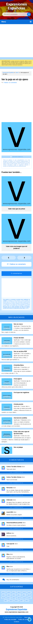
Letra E (24, 592)
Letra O (8, 597)
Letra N (3, 597)
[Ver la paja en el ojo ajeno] (16, 151)
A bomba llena (19, 365)
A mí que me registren (21, 392)
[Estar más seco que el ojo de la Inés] (7, 437)
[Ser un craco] (7, 330)
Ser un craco (18, 324)
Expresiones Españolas (16, 6)
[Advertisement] (16, 40)
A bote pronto (18, 404)
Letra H (9, 595)
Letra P (14, 597)
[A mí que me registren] (7, 398)
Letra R (24, 597)
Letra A (3, 592)
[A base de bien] (7, 344)
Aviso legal (27, 617)
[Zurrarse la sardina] (7, 424)
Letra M (29, 595)
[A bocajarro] (7, 385)
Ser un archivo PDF (20, 351)
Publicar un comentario (10, 82)
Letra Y (21, 600)
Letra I (14, 595)
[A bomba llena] (7, 371)
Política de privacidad (10, 619)
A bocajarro (18, 379)
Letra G (3, 595)
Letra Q (19, 597)
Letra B (8, 592)
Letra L (24, 595)
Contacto (16, 621)
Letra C (14, 592)
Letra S (29, 597)
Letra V (16, 600)
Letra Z (27, 600)
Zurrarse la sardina (20, 418)
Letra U (11, 600)
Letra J (18, 595)
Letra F (29, 592)
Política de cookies (23, 619)
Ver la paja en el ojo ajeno (14, 79)
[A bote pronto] (7, 410)
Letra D (19, 592)
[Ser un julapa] (7, 453)
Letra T (6, 600)
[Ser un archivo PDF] (7, 357)
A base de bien (19, 338)
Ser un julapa (18, 447)
